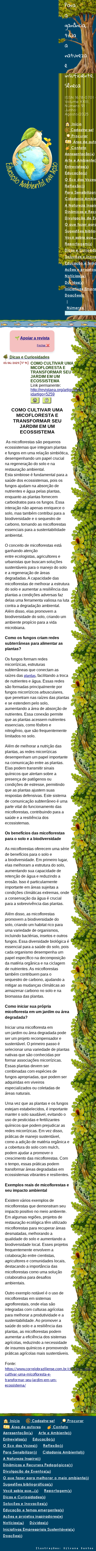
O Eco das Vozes (20, 1445)
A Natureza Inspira (21, 1458)
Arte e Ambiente (54, 1433)
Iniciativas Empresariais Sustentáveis (38, 1529)
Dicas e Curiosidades (24, 1497)
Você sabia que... (20, 1491)
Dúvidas (74, 282)
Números (76, 308)
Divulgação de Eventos (27, 1471)
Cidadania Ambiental (63, 1452)
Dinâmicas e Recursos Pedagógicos (37, 1465)
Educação (76, 173)
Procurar (79, 136)
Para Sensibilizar (20, 1452)
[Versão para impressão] (35, 400)
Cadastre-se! (43, 1421)
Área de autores (25, 1427)
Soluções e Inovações (25, 1503)
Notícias (75, 276)
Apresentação (17, 1433)
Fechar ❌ (43, 345)
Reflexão (74, 186)
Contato (78, 148)
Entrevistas (76, 166)
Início (76, 124)
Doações (74, 295)
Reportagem (57, 1491)
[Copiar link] (46, 400)
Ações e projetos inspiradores (33, 1516)
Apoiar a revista (34, 338)
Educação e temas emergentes (33, 1510)
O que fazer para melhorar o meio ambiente (46, 1478)
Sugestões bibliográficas (27, 1484)
